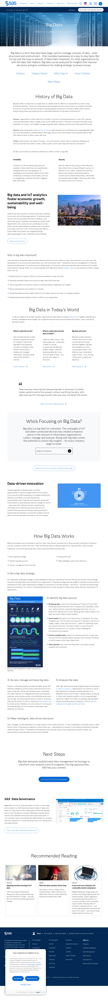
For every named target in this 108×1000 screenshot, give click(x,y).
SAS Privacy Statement (35, 964)
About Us (60, 3)
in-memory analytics (63, 689)
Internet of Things (44, 130)
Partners (50, 3)
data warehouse (45, 701)
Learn (32, 3)
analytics (66, 268)
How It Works (82, 73)
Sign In (100, 4)
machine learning (77, 704)
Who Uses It (61, 73)
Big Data (71, 10)
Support (41, 3)
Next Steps (54, 81)
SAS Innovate (72, 3)
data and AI (74, 317)
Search (80, 3)
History (20, 73)
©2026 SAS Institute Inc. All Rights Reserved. (66, 977)
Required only (32, 978)
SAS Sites (95, 3)
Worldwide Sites (85, 3)
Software (23, 3)
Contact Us (90, 3)
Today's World (39, 73)
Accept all (18, 978)
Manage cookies (25, 985)
